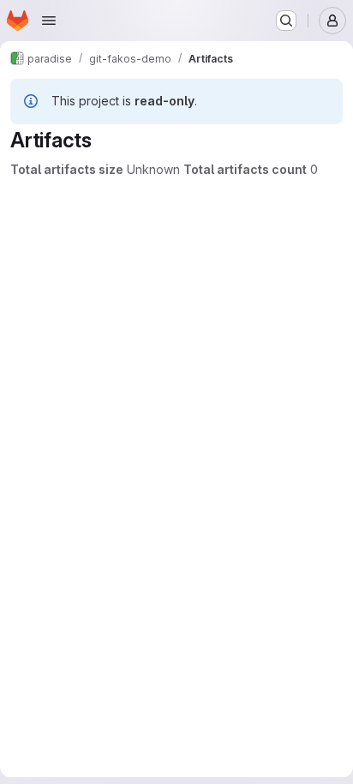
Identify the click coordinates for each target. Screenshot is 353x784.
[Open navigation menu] (49, 20)
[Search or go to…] (286, 20)
